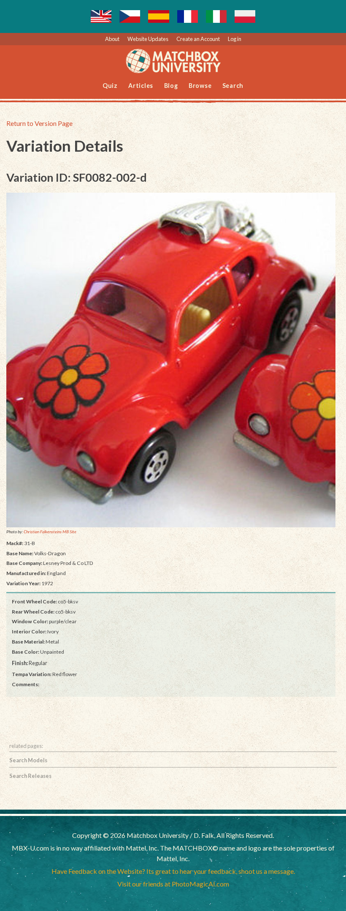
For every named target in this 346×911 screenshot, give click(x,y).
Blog (171, 85)
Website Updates (147, 38)
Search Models (28, 760)
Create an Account (198, 38)
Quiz (110, 85)
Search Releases (30, 775)
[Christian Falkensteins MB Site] (170, 360)
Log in (234, 38)
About (112, 38)
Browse (200, 85)
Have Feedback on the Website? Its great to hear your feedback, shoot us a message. (173, 871)
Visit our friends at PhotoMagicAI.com (173, 884)
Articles (140, 85)
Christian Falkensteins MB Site (50, 531)
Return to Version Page (39, 123)
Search (233, 85)
